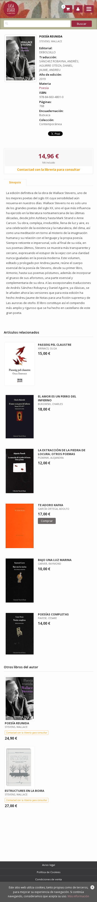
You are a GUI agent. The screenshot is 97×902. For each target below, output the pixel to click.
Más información (78, 896)
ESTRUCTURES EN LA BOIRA (24, 791)
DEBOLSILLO (47, 52)
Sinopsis (15, 182)
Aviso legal (48, 865)
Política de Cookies (48, 872)
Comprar (47, 521)
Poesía (44, 88)
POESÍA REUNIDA (17, 723)
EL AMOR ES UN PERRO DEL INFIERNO (57, 398)
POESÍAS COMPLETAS (53, 614)
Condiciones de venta (48, 879)
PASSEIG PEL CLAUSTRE (54, 345)
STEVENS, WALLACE (50, 41)
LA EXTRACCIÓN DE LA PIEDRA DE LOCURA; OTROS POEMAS (61, 452)
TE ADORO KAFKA (50, 505)
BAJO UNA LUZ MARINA (55, 560)
